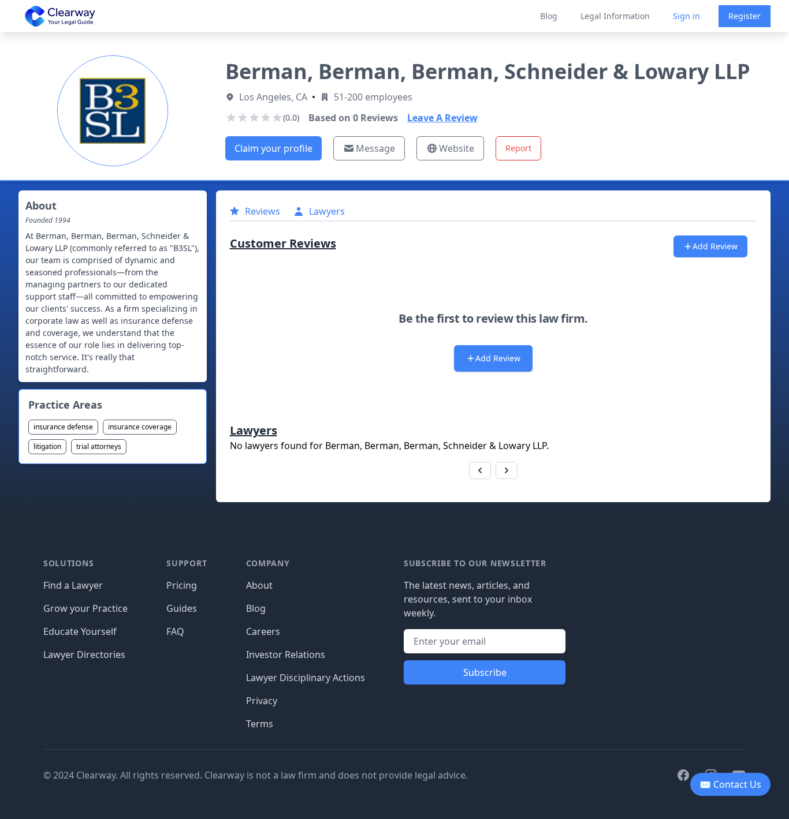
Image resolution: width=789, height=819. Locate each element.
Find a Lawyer (73, 585)
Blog (548, 15)
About (259, 585)
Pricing (181, 585)
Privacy (261, 700)
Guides (181, 608)
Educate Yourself (80, 631)
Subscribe (485, 672)
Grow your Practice (85, 608)
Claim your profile (273, 148)
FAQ (175, 631)
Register (744, 15)
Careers (263, 631)
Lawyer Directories (84, 654)
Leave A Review (442, 117)
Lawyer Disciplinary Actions (305, 677)
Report (518, 148)
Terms (259, 723)
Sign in (686, 15)
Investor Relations (285, 654)
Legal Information (615, 15)
